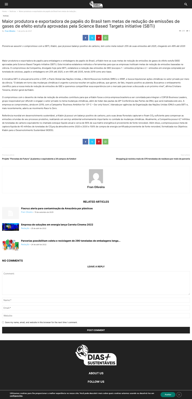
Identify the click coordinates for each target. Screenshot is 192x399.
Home (4, 11)
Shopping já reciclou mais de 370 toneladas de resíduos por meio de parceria (153, 159)
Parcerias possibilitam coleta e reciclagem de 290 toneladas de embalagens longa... (70, 240)
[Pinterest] (99, 38)
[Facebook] (85, 38)
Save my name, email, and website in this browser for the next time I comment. (41, 322)
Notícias (13, 11)
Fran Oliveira (10, 31)
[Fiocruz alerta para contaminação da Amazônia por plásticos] (10, 213)
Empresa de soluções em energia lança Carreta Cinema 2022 (57, 224)
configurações (16, 396)
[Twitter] (92, 38)
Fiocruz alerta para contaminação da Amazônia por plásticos (57, 208)
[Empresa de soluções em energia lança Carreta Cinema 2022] (10, 227)
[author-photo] (96, 183)
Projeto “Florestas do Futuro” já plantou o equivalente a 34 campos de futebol (39, 159)
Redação (25, 228)
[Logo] (96, 364)
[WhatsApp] (105, 38)
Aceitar (168, 394)
